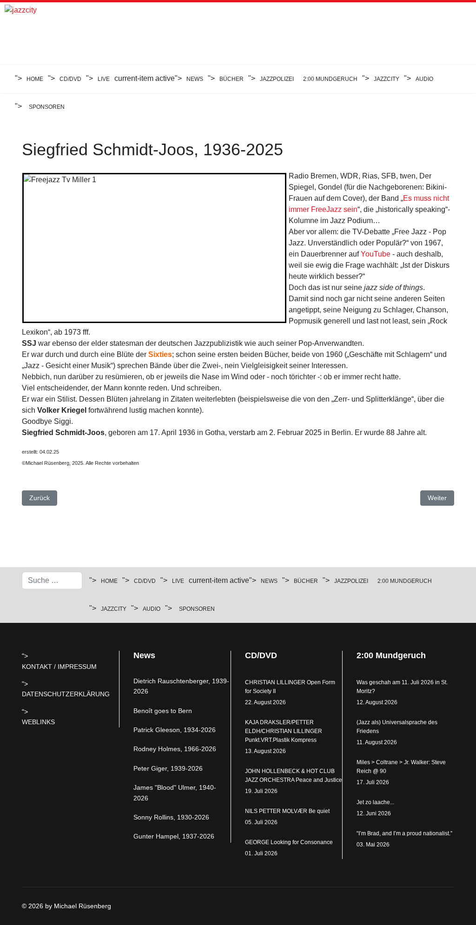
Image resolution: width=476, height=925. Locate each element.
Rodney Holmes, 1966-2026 (174, 749)
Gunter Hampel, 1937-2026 (173, 836)
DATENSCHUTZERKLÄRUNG (66, 694)
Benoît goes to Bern (162, 710)
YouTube (375, 254)
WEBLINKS (38, 722)
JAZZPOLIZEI (277, 79)
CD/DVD (70, 79)
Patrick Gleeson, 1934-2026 (174, 729)
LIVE (104, 79)
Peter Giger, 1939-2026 (168, 768)
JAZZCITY (386, 79)
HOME (34, 79)
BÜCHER (231, 79)
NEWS (194, 79)
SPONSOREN (47, 107)
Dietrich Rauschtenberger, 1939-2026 (181, 686)
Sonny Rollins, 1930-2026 (171, 817)
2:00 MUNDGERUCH (330, 79)
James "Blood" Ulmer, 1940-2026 (174, 792)
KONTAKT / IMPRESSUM (59, 666)
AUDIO (424, 79)
